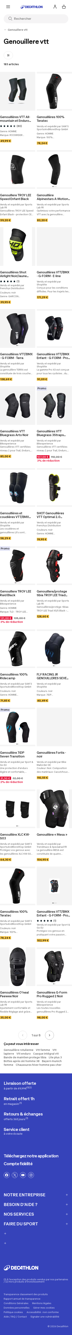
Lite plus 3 (55, 1057)
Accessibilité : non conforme (43, 1312)
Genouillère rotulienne (18, 1049)
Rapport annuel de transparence (22, 1299)
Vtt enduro (23, 1053)
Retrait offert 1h (19, 1100)
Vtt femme (43, 1049)
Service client (17, 1131)
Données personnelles (17, 1308)
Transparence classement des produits (26, 1294)
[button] (53, 108)
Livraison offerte (20, 1085)
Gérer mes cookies (44, 1308)
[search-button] (11, 18)
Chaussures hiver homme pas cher (38, 1064)
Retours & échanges (23, 1116)
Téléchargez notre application (31, 1155)
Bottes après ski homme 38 (22, 1061)
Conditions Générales (16, 1303)
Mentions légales (41, 1303)
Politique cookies (13, 1312)
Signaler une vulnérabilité (44, 1317)
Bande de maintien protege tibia (25, 1057)
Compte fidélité (18, 1163)
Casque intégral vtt (46, 1053)
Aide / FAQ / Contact (15, 1317)
